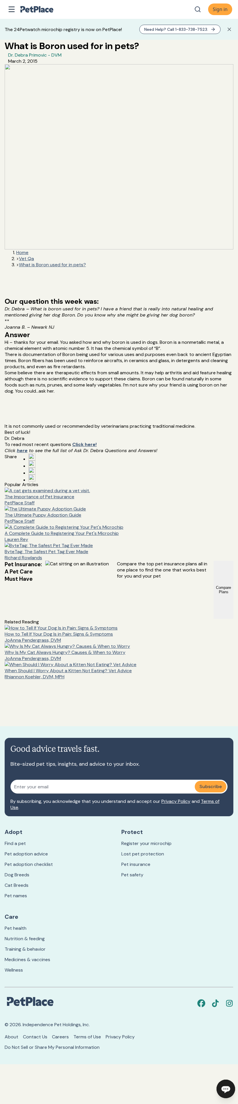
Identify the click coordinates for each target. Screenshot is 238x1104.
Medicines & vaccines (27, 959)
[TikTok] (215, 1003)
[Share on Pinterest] (31, 464)
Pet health (15, 928)
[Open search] (197, 9)
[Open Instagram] (31, 471)
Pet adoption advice (26, 854)
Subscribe (210, 786)
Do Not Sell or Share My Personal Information (52, 1047)
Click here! (84, 444)
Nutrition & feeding (25, 939)
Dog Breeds (17, 875)
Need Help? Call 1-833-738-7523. (176, 29)
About (11, 1037)
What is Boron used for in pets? (52, 265)
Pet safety (132, 875)
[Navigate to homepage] (43, 9)
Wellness (14, 970)
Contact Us (35, 1037)
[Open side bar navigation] (11, 9)
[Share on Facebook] (31, 457)
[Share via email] (31, 477)
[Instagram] (229, 1003)
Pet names (16, 896)
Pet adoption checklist (29, 864)
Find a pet (15, 843)
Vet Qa (26, 259)
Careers (60, 1037)
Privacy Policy (175, 801)
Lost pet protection (142, 854)
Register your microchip (146, 843)
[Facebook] (201, 1003)
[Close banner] (229, 29)
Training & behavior (25, 949)
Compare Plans (223, 589)
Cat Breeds (16, 885)
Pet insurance (135, 864)
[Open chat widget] (226, 1089)
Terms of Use (87, 1037)
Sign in (220, 9)
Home (22, 252)
